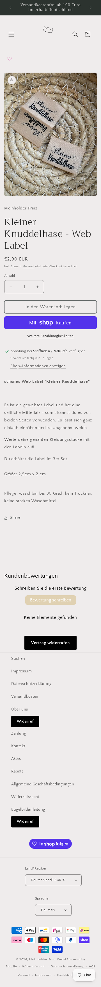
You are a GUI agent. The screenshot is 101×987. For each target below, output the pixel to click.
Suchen (18, 658)
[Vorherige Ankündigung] (10, 7)
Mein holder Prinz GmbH (47, 959)
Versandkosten (24, 696)
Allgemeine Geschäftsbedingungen (42, 784)
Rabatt (17, 771)
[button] (11, 34)
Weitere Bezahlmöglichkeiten (50, 336)
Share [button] (15, 517)
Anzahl (9, 276)
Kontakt (18, 746)
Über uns (19, 709)
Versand (28, 266)
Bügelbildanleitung (28, 809)
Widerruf (25, 721)
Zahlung (18, 733)
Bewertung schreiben (50, 600)
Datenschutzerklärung (31, 684)
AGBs (16, 759)
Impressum (21, 671)
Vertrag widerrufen (50, 642)
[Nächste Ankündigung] (90, 7)
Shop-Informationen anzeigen (38, 366)
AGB (92, 966)
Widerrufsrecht (25, 797)
